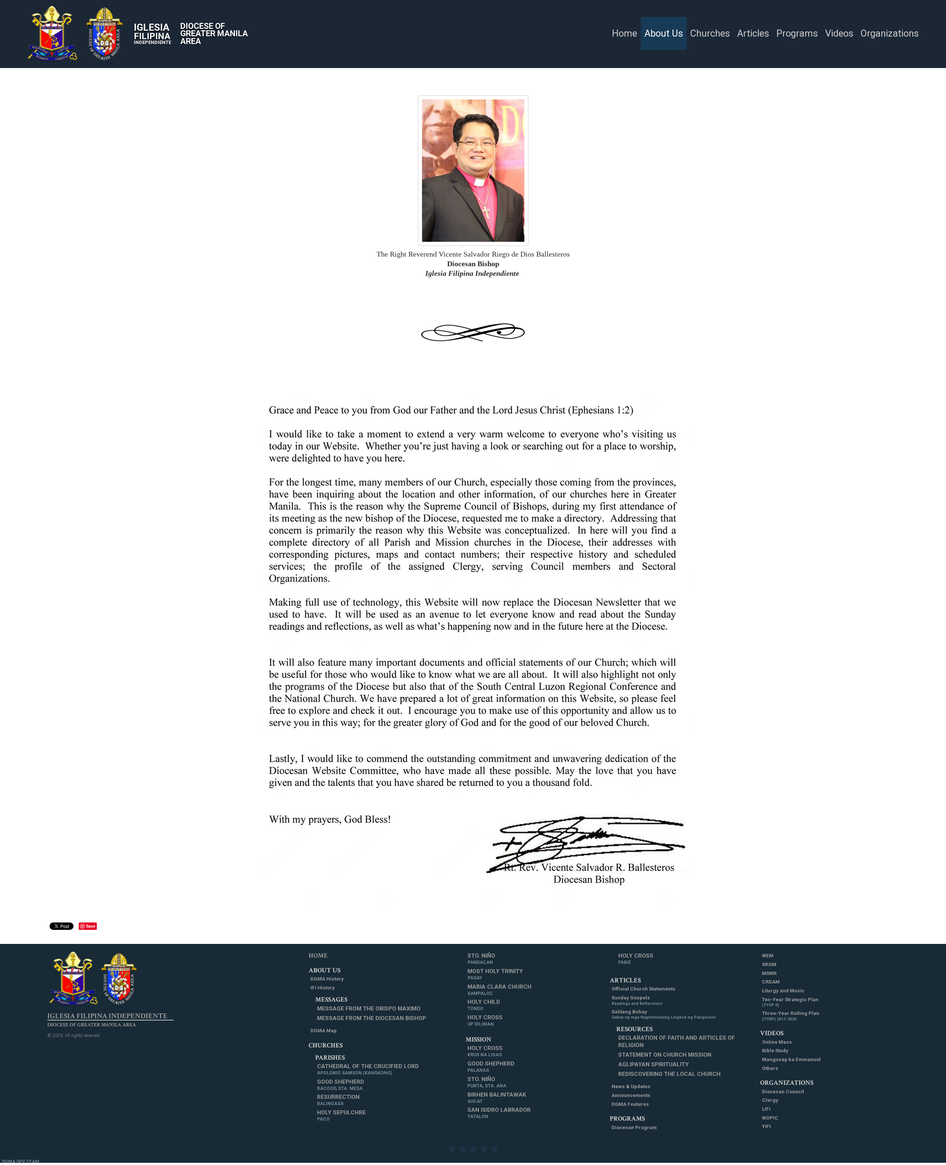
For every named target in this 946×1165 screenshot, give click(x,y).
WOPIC (770, 1118)
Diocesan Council (783, 1091)
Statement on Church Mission (664, 1054)
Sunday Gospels (637, 1000)
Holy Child (483, 1005)
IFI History (322, 987)
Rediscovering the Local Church (669, 1074)
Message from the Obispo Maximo (369, 1008)
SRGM (769, 964)
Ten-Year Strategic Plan (790, 1002)
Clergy (770, 1100)
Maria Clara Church (499, 989)
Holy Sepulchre (341, 1115)
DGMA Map (323, 1030)
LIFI (766, 1109)
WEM (767, 955)
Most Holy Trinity (495, 974)
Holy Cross (485, 1020)
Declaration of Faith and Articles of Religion (676, 1041)
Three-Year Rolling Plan (790, 1016)
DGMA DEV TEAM (20, 1161)
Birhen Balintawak (496, 1097)
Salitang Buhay (664, 1014)
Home (318, 955)
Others (770, 1068)
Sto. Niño (481, 958)
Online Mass (777, 1042)
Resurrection (338, 1100)
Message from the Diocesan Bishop (371, 1018)
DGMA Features (630, 1104)
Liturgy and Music (783, 990)
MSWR (769, 973)
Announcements (631, 1095)
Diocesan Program (634, 1127)
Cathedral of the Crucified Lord (368, 1069)
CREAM (771, 982)
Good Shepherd (340, 1084)
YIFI (766, 1126)
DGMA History (327, 979)
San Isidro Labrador (499, 1113)
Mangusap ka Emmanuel (791, 1059)
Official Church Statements (644, 989)
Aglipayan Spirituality (653, 1064)
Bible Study (775, 1050)
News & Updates (631, 1086)
